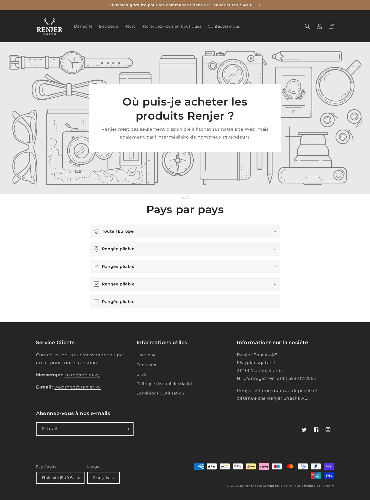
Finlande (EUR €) (58, 477)
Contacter (147, 364)
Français (101, 477)
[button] (307, 26)
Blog (141, 374)
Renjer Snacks (251, 486)
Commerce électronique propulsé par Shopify (298, 486)
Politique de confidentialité (164, 383)
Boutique (146, 355)
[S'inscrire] (127, 429)
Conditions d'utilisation (160, 393)
